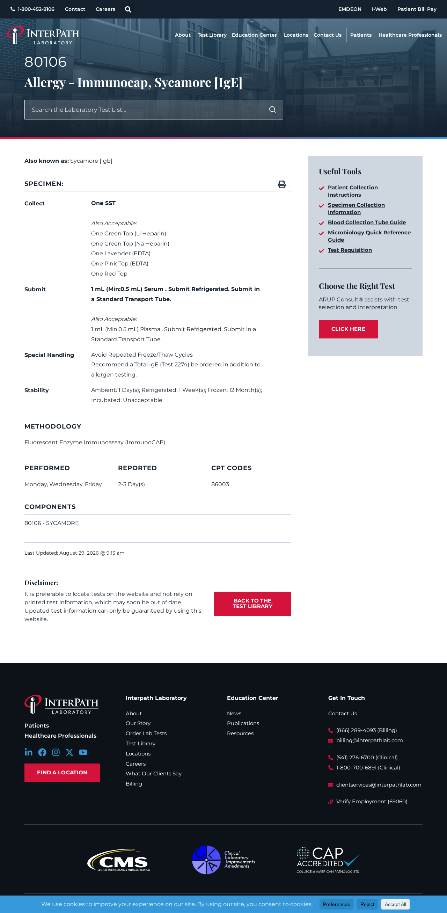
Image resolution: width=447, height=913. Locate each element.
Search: (245, 108)
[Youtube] (83, 752)
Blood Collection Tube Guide (367, 222)
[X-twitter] (69, 752)
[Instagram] (56, 752)
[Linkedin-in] (28, 752)
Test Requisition (350, 250)
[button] (128, 9)
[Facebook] (42, 752)
